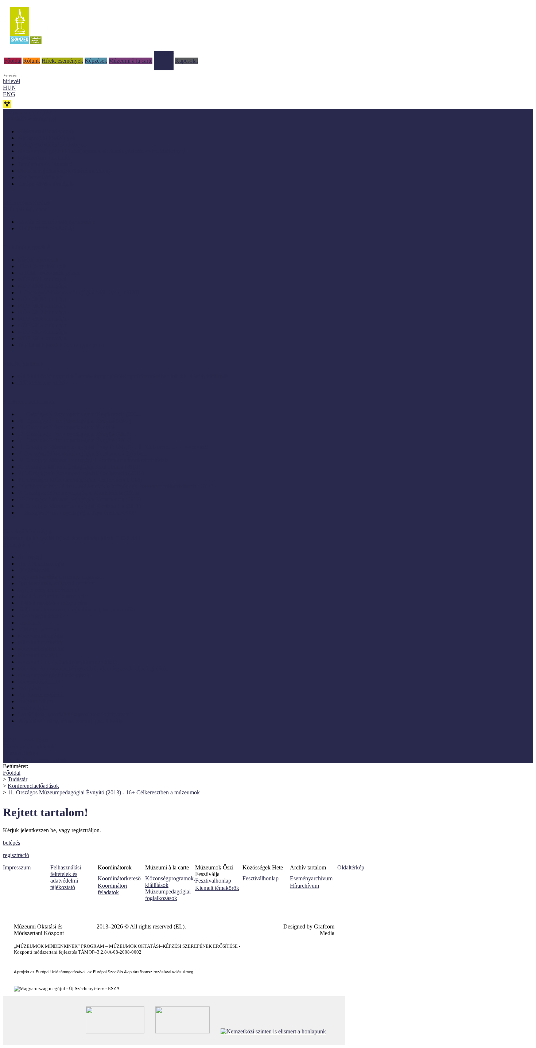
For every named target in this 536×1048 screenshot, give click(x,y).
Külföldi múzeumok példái (48, 273)
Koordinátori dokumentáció (34, 759)
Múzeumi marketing (41, 642)
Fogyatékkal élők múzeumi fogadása (60, 577)
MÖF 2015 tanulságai (43, 325)
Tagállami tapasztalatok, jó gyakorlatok (62, 345)
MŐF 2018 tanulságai (43, 305)
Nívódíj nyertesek (38, 260)
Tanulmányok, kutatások (46, 164)
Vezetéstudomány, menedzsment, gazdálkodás (70, 721)
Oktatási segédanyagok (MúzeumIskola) (64, 171)
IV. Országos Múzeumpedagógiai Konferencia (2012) (79, 499)
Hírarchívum (304, 886)
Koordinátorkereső (119, 878)
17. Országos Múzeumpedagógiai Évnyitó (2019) (74, 434)
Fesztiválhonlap (260, 878)
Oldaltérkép (350, 867)
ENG (9, 94)
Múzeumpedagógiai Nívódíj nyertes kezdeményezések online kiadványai (101, 151)
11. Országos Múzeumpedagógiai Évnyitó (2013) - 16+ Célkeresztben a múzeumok (114, 447)
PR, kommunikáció (40, 695)
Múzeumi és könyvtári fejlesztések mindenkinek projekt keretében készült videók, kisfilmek (123, 376)
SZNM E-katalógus (25, 740)
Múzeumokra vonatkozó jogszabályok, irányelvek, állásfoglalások (93, 668)
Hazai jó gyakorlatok (42, 266)
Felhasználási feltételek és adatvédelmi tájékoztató (65, 877)
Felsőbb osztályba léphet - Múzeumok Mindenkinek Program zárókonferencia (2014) (115, 486)
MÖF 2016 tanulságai (43, 319)
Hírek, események (62, 61)
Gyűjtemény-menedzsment (48, 590)
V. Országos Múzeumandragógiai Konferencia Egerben (81, 453)
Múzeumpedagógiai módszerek (53, 675)
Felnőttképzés (33, 570)
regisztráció (16, 855)
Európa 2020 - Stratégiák (46, 184)
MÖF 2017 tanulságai (43, 312)
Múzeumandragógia (40, 636)
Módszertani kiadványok (46, 131)
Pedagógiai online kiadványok (52, 144)
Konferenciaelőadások (33, 786)
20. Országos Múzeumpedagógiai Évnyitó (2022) (74, 421)
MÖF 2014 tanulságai (43, 332)
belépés (11, 843)
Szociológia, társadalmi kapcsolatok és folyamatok (75, 714)
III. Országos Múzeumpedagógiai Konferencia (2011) (79, 506)
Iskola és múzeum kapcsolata (51, 596)
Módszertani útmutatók (44, 158)
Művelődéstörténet (39, 682)
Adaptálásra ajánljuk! (27, 112)
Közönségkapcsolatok (43, 616)
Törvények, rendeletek (29, 746)
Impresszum (17, 867)
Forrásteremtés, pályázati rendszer (56, 583)
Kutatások (29, 622)
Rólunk (31, 61)
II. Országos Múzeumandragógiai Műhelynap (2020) (78, 292)
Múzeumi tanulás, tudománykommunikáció (67, 662)
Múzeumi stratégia (39, 655)
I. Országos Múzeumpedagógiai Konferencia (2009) (77, 512)
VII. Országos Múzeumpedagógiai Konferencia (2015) (81, 473)
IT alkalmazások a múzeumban (53, 603)
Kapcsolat (186, 61)
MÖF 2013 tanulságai (43, 338)
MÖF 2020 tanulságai (43, 286)
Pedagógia (30, 688)
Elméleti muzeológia (41, 563)
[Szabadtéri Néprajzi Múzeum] (25, 46)
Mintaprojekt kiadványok (46, 138)
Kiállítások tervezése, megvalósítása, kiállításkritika (76, 609)
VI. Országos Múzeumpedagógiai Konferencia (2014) (80, 480)
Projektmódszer (35, 701)
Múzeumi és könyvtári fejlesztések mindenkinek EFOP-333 (71, 538)
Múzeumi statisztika (40, 649)
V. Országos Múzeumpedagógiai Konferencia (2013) (78, 493)
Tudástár (164, 54)
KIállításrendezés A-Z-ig (46, 228)
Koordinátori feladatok (112, 889)
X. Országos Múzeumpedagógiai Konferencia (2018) (79, 467)
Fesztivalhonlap (213, 880)
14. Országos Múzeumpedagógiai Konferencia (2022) (79, 414)
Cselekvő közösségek (28, 531)
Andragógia (31, 557)
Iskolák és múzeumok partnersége (56, 222)
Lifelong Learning (38, 629)
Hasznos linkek (20, 753)
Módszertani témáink (27, 203)
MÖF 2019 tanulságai (43, 299)
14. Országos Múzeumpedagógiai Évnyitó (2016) (74, 440)
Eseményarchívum (311, 878)
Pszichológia (32, 708)
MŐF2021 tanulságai (42, 279)
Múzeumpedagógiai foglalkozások (168, 894)
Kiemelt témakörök (217, 888)
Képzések (96, 61)
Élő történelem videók (43, 383)
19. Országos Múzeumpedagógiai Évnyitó (66, 427)
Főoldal (13, 61)
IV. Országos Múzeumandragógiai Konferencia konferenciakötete (93, 460)
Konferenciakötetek (40, 177)
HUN (9, 88)
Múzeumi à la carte (130, 61)
